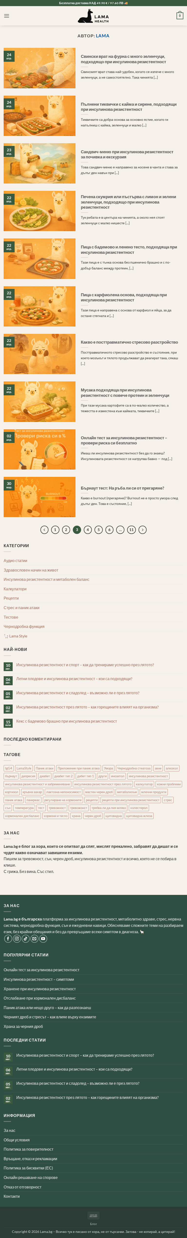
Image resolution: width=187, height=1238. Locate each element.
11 (131, 529)
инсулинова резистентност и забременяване (37, 784)
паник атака (13, 800)
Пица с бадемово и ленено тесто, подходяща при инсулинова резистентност (129, 250)
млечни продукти (153, 792)
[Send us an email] (34, 939)
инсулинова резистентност (148, 776)
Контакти (12, 1196)
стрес (168, 800)
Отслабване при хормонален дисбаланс (40, 998)
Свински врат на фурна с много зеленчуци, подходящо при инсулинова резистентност (123, 59)
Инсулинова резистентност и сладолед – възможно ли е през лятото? (77, 692)
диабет (45, 776)
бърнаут (11, 776)
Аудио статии (15, 560)
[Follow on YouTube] (43, 939)
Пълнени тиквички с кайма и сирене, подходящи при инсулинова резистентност (129, 107)
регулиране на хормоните (63, 800)
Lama (103, 35)
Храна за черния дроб (23, 1026)
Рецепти (11, 598)
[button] (6, 16)
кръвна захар (32, 792)
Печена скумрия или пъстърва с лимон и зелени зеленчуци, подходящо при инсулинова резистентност (128, 202)
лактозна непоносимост (63, 792)
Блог (93, 1224)
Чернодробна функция (24, 626)
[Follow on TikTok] (26, 939)
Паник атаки (44, 768)
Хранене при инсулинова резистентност (40, 988)
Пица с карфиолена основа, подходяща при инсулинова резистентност (124, 297)
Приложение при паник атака (79, 768)
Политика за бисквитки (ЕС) (28, 1168)
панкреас (33, 800)
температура (24, 808)
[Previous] (44, 530)
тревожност (57, 808)
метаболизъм (127, 792)
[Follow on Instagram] (17, 939)
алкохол (172, 768)
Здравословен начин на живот (31, 570)
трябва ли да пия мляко (109, 808)
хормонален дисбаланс (22, 816)
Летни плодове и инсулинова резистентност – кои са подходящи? (74, 678)
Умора (108, 768)
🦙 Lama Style (15, 636)
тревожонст (78, 808)
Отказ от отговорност (22, 1187)
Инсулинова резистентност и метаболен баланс (46, 579)
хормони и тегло (55, 816)
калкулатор (144, 784)
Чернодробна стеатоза (133, 768)
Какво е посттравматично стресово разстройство (129, 342)
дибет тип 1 (85, 776)
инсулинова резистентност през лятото (102, 784)
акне (158, 768)
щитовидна (113, 816)
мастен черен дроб (99, 792)
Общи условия (17, 1139)
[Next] (143, 530)
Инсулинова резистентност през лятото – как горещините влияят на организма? (87, 707)
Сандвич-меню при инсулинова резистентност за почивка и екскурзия (127, 154)
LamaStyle (24, 768)
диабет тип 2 (63, 776)
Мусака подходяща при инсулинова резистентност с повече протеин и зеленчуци (125, 393)
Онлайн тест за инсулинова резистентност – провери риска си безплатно (124, 440)
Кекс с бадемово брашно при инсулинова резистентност (66, 721)
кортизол (11, 792)
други (102, 776)
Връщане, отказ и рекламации (30, 1158)
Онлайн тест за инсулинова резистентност (41, 969)
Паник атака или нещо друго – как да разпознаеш (47, 1007)
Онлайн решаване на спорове (31, 1177)
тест (41, 808)
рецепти (92, 800)
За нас (9, 1130)
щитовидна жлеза (139, 816)
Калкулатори (15, 588)
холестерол (139, 808)
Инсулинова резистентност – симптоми (39, 979)
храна (76, 816)
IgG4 (8, 768)
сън (7, 808)
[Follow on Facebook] (8, 939)
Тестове (11, 617)
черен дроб (93, 816)
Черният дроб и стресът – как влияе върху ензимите (50, 1016)
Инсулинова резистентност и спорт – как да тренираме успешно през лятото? (85, 664)
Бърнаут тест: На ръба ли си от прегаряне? (122, 488)
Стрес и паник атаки (21, 607)
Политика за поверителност (28, 1149)
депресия (28, 776)
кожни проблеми (169, 784)
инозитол (117, 776)
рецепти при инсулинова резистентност (130, 800)
